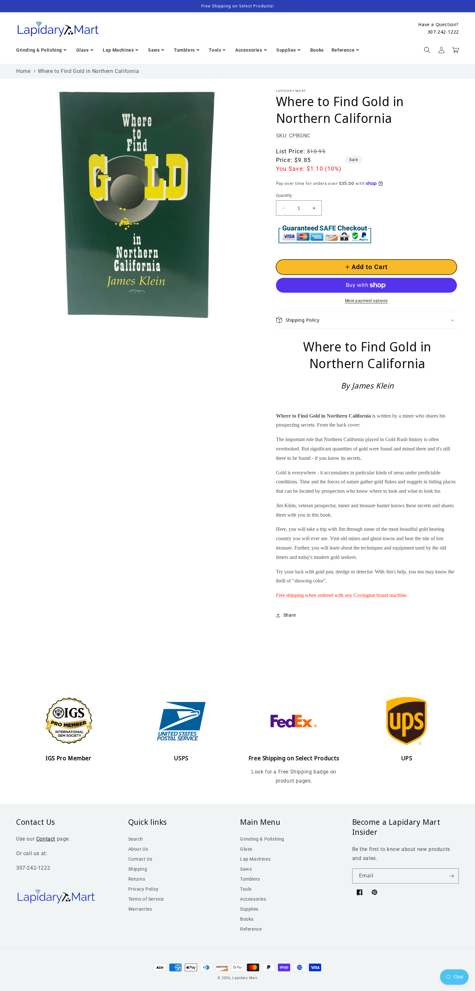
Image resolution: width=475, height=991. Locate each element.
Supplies (249, 909)
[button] (427, 50)
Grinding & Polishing (262, 839)
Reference (251, 929)
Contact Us (140, 859)
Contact (45, 839)
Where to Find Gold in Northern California (88, 71)
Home (23, 71)
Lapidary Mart (245, 978)
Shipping (137, 869)
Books (247, 919)
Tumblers (250, 879)
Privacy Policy (143, 889)
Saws (246, 869)
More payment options (366, 300)
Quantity (284, 195)
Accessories (253, 899)
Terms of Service (146, 899)
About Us (138, 849)
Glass (246, 849)
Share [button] (289, 615)
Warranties (140, 909)
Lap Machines (255, 859)
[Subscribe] (451, 876)
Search (135, 839)
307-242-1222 (443, 31)
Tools (246, 889)
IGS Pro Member (68, 758)
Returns (136, 879)
